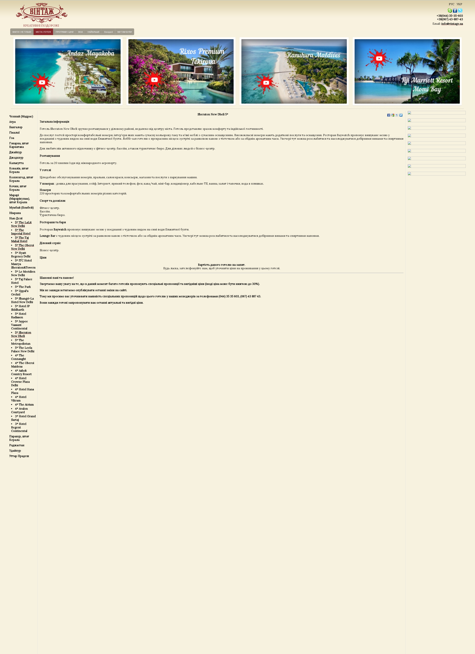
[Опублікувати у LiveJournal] (396, 115)
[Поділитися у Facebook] (388, 115)
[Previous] (15, 71)
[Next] (116, 71)
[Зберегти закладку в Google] (392, 115)
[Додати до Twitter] (400, 115)
